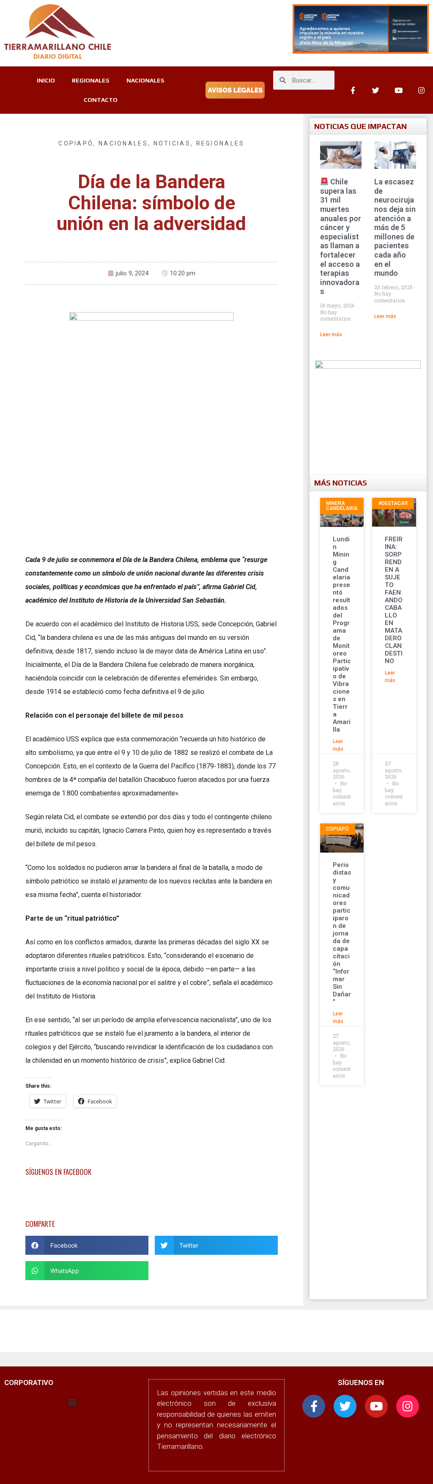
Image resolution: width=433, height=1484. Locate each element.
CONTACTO (101, 99)
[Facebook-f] (313, 1406)
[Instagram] (421, 90)
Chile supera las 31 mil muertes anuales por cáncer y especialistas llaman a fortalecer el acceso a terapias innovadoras (340, 236)
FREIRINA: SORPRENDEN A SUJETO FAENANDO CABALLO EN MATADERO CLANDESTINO (394, 600)
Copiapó (75, 143)
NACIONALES (145, 80)
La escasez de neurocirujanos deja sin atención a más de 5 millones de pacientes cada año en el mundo (395, 227)
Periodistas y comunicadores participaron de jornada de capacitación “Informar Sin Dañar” (342, 933)
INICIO (46, 80)
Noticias (172, 143)
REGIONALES (91, 80)
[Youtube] (399, 90)
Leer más (331, 334)
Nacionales (123, 143)
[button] (86, 1245)
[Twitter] (376, 90)
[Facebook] (353, 90)
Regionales (220, 143)
